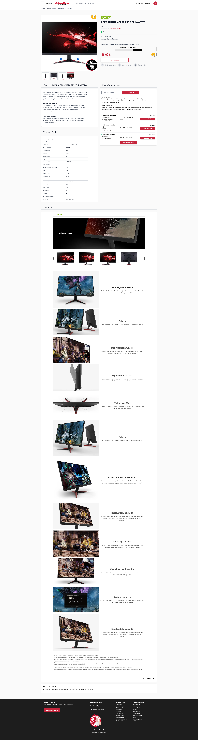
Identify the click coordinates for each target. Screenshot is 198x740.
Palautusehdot (137, 713)
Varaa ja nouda (114, 60)
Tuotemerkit (50, 8)
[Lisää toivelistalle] (102, 65)
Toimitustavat (136, 704)
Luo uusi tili (89, 689)
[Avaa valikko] (43, 3)
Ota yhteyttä (119, 709)
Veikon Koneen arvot (121, 719)
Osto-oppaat (119, 713)
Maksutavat (136, 706)
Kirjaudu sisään (79, 689)
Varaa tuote (148, 119)
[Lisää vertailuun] (119, 65)
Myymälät (119, 704)
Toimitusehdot (136, 711)
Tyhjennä (130, 92)
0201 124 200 (96, 705)
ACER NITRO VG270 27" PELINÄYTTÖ (63, 8)
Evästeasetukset (137, 721)
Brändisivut (119, 711)
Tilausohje (135, 709)
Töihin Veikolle (120, 708)
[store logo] (62, 3)
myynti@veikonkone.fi (98, 709)
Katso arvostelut (115, 29)
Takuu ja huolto (137, 708)
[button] (61, 59)
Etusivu (43, 8)
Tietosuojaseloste (137, 715)
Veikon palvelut (120, 706)
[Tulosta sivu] (135, 65)
